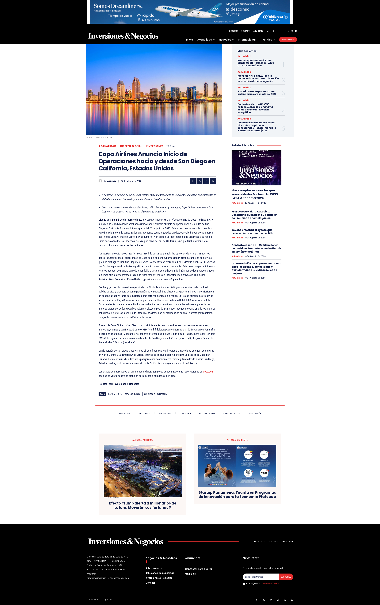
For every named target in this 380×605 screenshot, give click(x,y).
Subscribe (286, 576)
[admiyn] (101, 181)
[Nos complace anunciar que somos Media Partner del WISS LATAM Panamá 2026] (256, 167)
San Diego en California (156, 394)
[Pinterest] (206, 181)
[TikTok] (271, 600)
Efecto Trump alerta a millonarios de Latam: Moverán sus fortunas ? (142, 505)
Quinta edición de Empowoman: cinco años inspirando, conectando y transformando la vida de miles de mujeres (257, 126)
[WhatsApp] (213, 181)
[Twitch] (278, 600)
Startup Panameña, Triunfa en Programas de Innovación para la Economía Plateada (237, 494)
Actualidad (107, 146)
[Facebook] (285, 31)
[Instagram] (288, 31)
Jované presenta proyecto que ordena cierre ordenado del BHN (257, 93)
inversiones (155, 146)
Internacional (131, 146)
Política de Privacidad (270, 584)
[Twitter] (292, 31)
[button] (274, 31)
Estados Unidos (132, 394)
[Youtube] (295, 31)
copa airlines (115, 394)
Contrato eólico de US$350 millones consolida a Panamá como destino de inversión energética (255, 108)
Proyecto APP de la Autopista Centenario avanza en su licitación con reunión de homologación (258, 78)
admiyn (111, 181)
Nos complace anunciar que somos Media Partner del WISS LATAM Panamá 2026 (256, 63)
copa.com (208, 371)
